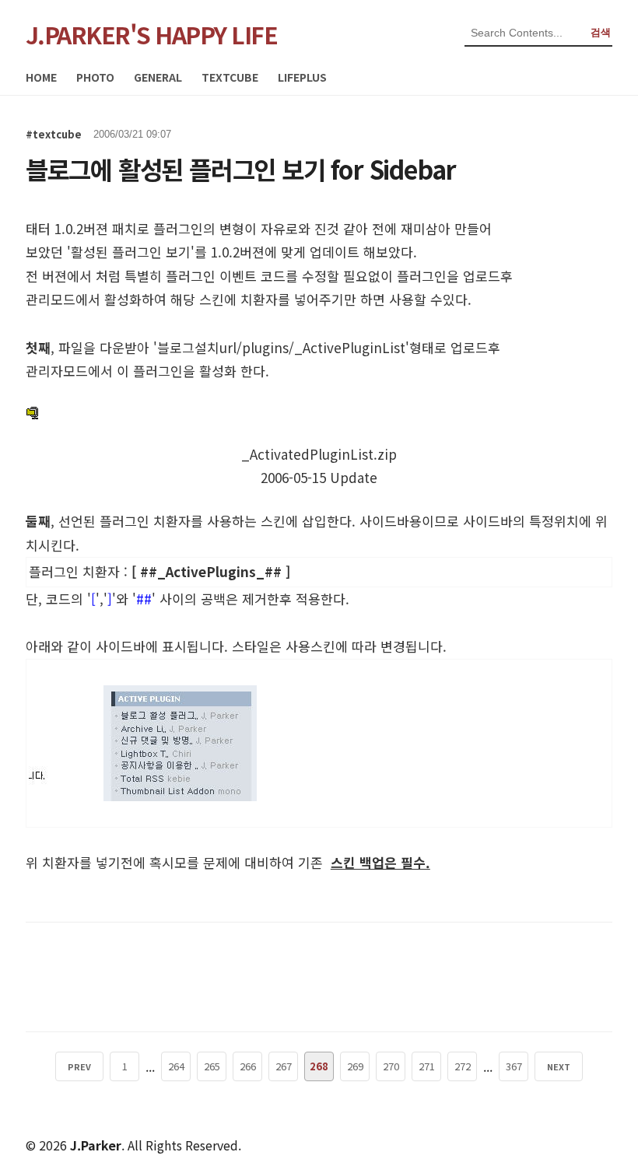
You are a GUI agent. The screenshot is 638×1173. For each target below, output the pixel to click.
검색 (601, 32)
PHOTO (95, 77)
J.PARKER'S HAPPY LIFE (152, 34)
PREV (79, 1066)
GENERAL (158, 77)
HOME (41, 77)
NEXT (558, 1066)
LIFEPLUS (302, 77)
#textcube (54, 134)
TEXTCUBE (230, 77)
